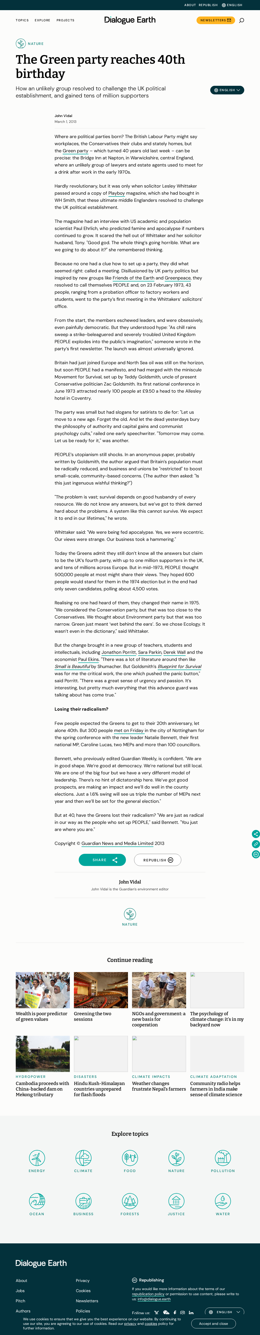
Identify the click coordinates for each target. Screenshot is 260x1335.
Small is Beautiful (72, 666)
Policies (83, 1311)
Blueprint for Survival (179, 666)
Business (83, 1214)
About (190, 5)
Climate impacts (151, 1076)
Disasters (85, 1076)
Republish (208, 5)
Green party (75, 151)
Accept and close (213, 1323)
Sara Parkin (149, 652)
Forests (130, 1214)
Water (223, 1214)
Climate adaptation (213, 1076)
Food (130, 1171)
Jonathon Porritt (119, 652)
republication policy (148, 1294)
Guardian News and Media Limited (117, 843)
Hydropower (31, 1076)
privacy (130, 1323)
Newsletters (213, 20)
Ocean (36, 1214)
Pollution (223, 1171)
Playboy (116, 193)
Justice (176, 1214)
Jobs (20, 1290)
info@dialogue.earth (154, 1299)
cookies (151, 1323)
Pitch (20, 1301)
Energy (37, 1171)
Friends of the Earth (133, 278)
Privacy (83, 1280)
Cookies (83, 1290)
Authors (23, 1311)
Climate (83, 1171)
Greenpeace (178, 278)
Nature (176, 1171)
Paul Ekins (88, 659)
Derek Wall (175, 652)
